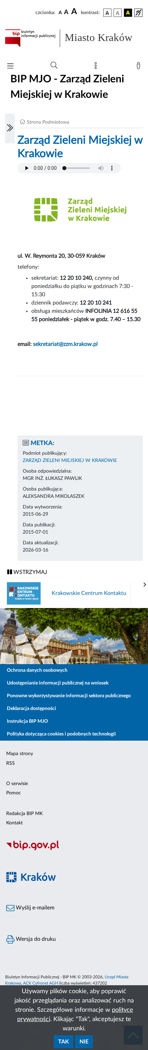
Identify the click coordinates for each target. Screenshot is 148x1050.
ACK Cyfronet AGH (40, 983)
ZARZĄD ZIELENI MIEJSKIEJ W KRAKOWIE (70, 460)
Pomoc (13, 793)
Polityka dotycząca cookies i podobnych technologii (61, 734)
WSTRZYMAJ (29, 572)
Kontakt (14, 823)
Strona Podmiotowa (48, 122)
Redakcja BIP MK (24, 813)
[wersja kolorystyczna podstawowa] (107, 12)
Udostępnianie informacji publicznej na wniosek (57, 683)
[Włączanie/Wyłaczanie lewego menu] (10, 128)
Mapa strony (19, 753)
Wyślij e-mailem (34, 907)
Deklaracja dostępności (31, 708)
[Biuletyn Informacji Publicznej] (74, 849)
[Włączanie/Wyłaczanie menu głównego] (10, 66)
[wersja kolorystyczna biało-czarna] (117, 12)
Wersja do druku (35, 939)
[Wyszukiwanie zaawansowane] (54, 65)
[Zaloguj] (140, 67)
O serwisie (17, 783)
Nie (84, 1041)
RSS (10, 763)
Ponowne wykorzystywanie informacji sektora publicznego (69, 695)
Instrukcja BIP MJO (27, 721)
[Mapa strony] (97, 67)
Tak (63, 1041)
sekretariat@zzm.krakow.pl (65, 344)
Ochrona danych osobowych (37, 670)
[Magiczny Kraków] (74, 881)
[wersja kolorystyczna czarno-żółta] (128, 12)
